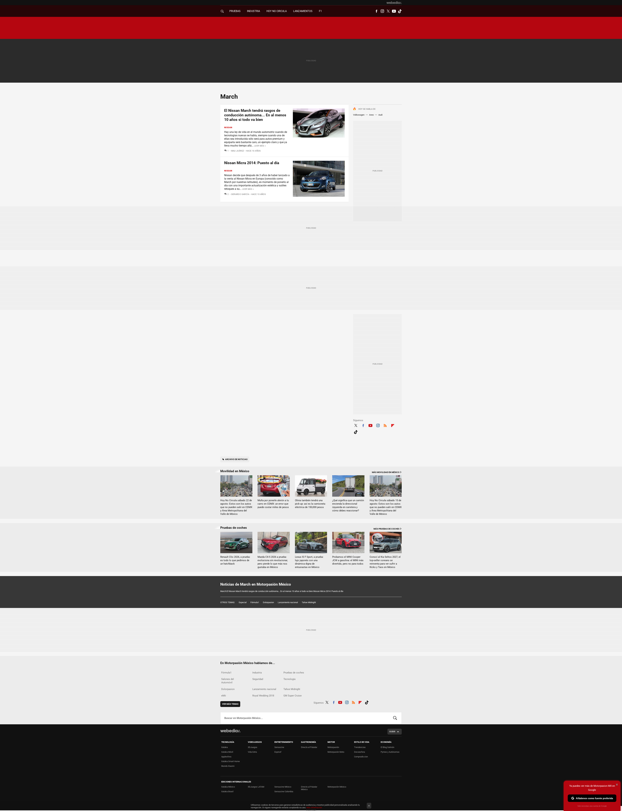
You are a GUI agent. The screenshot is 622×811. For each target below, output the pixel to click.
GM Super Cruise (292, 695)
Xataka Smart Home (230, 761)
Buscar (395, 718)
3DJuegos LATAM (256, 787)
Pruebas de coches (233, 528)
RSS (385, 425)
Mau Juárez (237, 151)
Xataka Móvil (227, 752)
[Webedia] (394, 3)
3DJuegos (252, 747)
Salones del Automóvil (227, 681)
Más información (314, 807)
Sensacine (279, 747)
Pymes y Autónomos (390, 752)
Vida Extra (252, 752)
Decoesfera (359, 752)
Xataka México (228, 787)
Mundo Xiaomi (227, 766)
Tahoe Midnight (309, 602)
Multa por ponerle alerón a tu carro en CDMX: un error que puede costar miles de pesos (273, 504)
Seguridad (257, 679)
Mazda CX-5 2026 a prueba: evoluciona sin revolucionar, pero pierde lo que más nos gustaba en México (273, 562)
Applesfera (226, 756)
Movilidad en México (234, 471)
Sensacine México (282, 787)
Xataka (224, 747)
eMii (223, 695)
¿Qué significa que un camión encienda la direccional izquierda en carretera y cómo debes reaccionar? (348, 505)
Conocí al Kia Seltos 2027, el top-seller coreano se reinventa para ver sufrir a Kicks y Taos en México (385, 562)
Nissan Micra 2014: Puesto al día (251, 163)
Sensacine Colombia (283, 791)
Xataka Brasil (227, 791)
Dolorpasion (268, 602)
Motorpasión (333, 747)
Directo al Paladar (309, 747)
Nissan (228, 127)
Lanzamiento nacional (288, 602)
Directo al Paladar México (309, 788)
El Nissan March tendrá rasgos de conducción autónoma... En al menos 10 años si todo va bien (255, 115)
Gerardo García (240, 194)
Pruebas (235, 11)
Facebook (376, 11)
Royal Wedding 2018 (263, 695)
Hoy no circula (276, 11)
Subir (392, 731)
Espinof (277, 752)
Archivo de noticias (236, 459)
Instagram (382, 11)
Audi (380, 115)
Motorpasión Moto (336, 752)
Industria (253, 11)
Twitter (388, 11)
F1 (320, 11)
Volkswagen (358, 115)
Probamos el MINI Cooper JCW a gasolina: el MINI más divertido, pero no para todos (347, 560)
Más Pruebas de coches (386, 529)
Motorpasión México (337, 787)
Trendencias (360, 747)
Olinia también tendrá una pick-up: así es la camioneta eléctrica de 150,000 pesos (310, 504)
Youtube (394, 11)
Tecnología (289, 679)
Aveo (371, 115)
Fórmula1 (254, 602)
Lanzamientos (302, 11)
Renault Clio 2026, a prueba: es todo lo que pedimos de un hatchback (235, 560)
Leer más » (260, 146)
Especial (243, 602)
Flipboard (392, 425)
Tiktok (400, 11)
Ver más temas (230, 704)
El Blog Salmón (387, 747)
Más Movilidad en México (385, 472)
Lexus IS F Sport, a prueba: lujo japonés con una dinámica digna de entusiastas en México (309, 562)
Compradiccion (361, 756)
